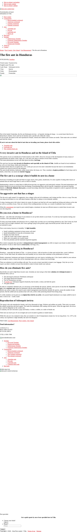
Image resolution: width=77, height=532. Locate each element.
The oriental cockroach (14, 356)
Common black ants (13, 364)
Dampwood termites (14, 344)
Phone (6, 524)
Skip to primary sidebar (11, 5)
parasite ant (8, 282)
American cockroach (14, 352)
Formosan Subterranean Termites (17, 347)
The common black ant (11, 149)
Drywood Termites (13, 342)
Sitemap (38, 531)
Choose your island (9, 520)
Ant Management (13, 321)
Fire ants (10, 361)
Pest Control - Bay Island (26, 321)
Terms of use (31, 531)
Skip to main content (10, 4)
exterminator (10, 207)
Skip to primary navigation (12, 2)
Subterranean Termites (14, 346)
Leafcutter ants (12, 362)
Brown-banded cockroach (15, 351)
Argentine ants (8, 145)
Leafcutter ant (8, 147)
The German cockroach (15, 354)
